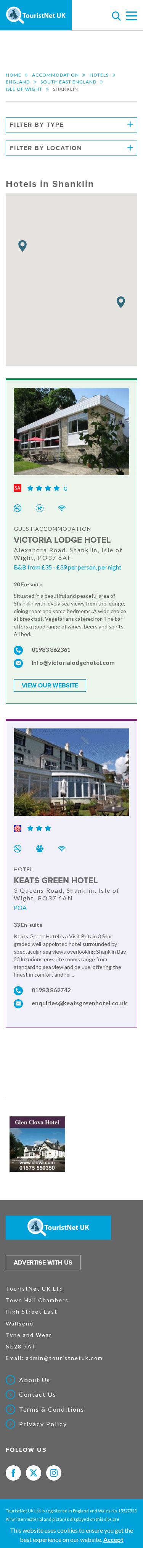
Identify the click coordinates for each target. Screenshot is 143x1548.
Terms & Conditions (51, 1409)
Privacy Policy (43, 1423)
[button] (22, 246)
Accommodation (55, 75)
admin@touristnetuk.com (64, 1358)
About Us (34, 1379)
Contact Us (37, 1394)
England (18, 82)
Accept (113, 1539)
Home (13, 75)
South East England (68, 82)
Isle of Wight (24, 89)
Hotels (99, 75)
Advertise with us (43, 1263)
